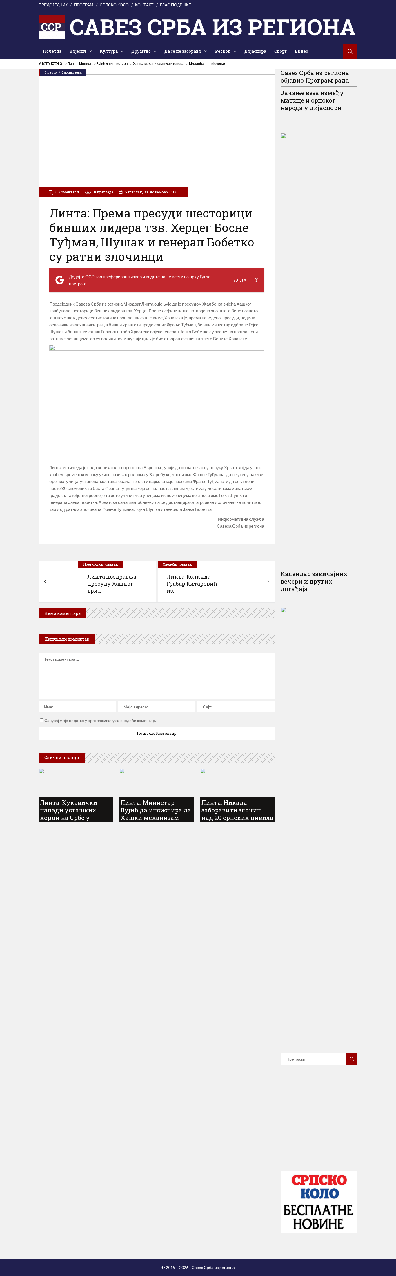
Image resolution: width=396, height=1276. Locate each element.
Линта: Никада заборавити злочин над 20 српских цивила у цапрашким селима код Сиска (237, 817)
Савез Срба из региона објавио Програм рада (315, 76)
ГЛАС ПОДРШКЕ (175, 4)
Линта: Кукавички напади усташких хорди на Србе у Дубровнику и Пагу (70, 813)
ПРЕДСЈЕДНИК (53, 4)
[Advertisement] (324, 1126)
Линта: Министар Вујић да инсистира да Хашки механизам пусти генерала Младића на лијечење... (156, 821)
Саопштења (71, 72)
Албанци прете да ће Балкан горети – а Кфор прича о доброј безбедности (127, 63)
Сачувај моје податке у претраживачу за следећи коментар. (100, 720)
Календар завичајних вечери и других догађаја (314, 581)
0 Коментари (67, 192)
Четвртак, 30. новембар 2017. (150, 192)
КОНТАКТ (144, 4)
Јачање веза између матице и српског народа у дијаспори (312, 100)
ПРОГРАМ (83, 4)
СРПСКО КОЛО (114, 4)
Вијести (51, 72)
